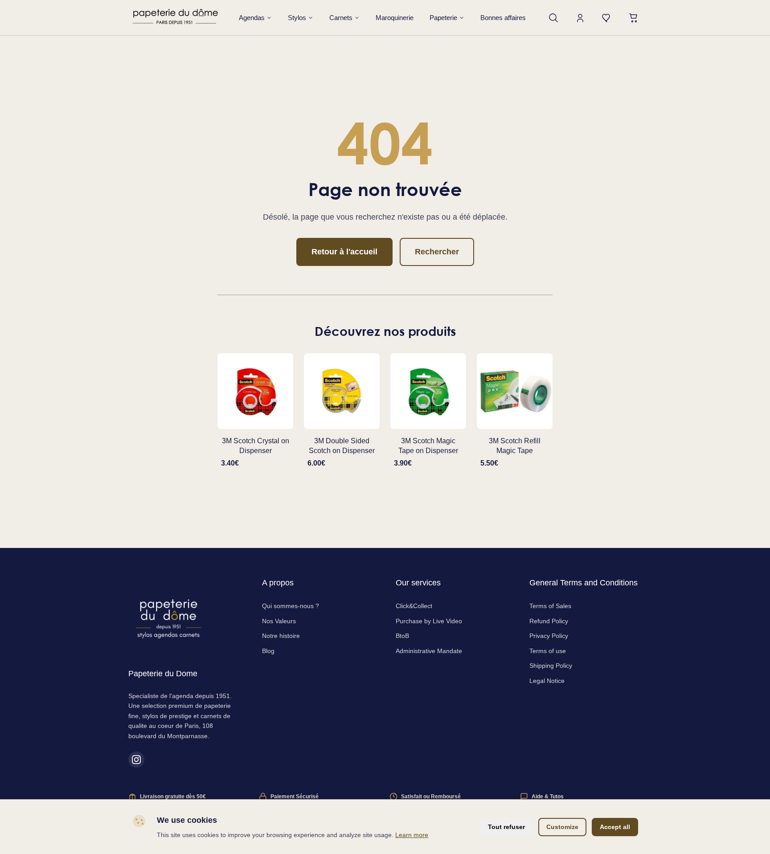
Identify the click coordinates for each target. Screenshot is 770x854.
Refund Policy (548, 621)
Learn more (411, 834)
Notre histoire (281, 635)
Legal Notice (547, 680)
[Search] (553, 18)
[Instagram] (136, 760)
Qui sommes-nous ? (290, 605)
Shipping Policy (550, 665)
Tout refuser (506, 826)
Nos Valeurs (279, 621)
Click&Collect (414, 605)
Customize (562, 826)
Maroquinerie (395, 17)
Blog (268, 650)
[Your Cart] (633, 18)
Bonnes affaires (503, 17)
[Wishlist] (607, 18)
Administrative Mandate (429, 650)
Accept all (615, 826)
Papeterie (443, 17)
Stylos (297, 17)
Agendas (252, 17)
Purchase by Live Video (429, 621)
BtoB (402, 635)
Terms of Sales (550, 605)
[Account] (580, 18)
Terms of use (547, 650)
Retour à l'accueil (344, 251)
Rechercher (437, 251)
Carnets (340, 17)
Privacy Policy (548, 635)
